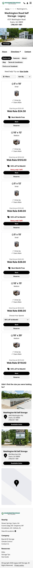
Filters (7, 77)
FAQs (3, 552)
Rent (16, 122)
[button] (5, 416)
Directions (15, 52)
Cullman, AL (17, 528)
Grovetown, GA (6, 528)
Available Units (16, 424)
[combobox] (24, 76)
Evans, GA (16, 523)
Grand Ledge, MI (7, 526)
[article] (16, 409)
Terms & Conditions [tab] (15, 62)
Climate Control (6, 541)
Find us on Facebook (10, 66)
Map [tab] (4, 62)
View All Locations (8, 531)
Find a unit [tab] (7, 58)
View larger (6, 43)
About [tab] (24, 58)
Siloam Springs (6, 523)
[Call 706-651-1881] (24, 3)
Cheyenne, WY (19, 526)
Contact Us (5, 544)
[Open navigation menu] (31, 3)
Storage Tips (5, 555)
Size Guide (24, 71)
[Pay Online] (27, 3)
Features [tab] (16, 58)
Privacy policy (19, 565)
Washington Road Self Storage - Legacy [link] (22, 9)
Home (7, 9)
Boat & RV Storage (7, 539)
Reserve (16, 125)
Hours (4, 52)
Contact (28, 52)
